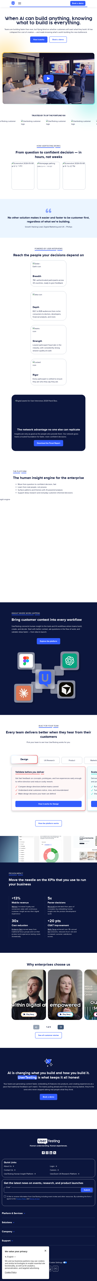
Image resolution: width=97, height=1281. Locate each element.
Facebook (43, 1152)
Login (52, 1166)
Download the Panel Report (48, 443)
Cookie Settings (56, 1262)
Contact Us (8, 1170)
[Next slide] (61, 1027)
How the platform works (48, 823)
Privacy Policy (21, 1199)
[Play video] (48, 78)
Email (8, 1187)
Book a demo (78, 3)
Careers (53, 1170)
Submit (87, 1190)
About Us (8, 1166)
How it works (38, 39)
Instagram (47, 1152)
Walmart (15, 907)
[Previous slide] (36, 1027)
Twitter (54, 1152)
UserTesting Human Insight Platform (18, 1174)
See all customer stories (48, 1035)
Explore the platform (48, 641)
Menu (19, 3)
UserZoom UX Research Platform (63, 1174)
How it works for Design (48, 804)
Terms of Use (35, 1199)
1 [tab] (46, 1027)
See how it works (22, 183)
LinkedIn (50, 1152)
